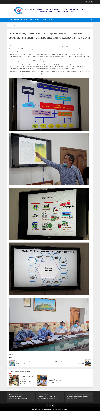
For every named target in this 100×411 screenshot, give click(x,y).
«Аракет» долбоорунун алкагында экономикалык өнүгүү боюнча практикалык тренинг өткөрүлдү (27, 379)
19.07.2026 (52, 382)
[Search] (92, 19)
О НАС (51, 19)
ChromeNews (56, 409)
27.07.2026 (23, 385)
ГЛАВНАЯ (9, 19)
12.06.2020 (12, 41)
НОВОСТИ (38, 19)
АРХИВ (45, 19)
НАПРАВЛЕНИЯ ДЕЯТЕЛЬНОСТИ (23, 19)
